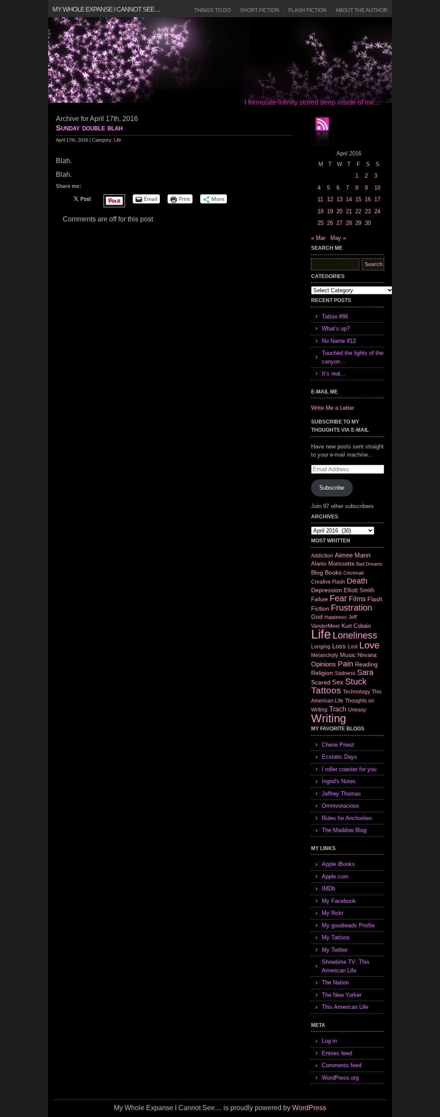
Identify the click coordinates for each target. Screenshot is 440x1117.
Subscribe (331, 487)
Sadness (345, 673)
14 (349, 199)
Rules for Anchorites (347, 818)
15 (358, 199)
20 (339, 211)
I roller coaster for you (349, 769)
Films (357, 598)
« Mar (318, 238)
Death (357, 581)
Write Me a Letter (332, 408)
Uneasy (357, 710)
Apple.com (335, 876)
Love (369, 645)
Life (117, 139)
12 (330, 199)
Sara (365, 672)
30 (368, 223)
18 (321, 211)
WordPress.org (340, 1078)
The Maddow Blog (344, 830)
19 (330, 211)
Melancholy (324, 655)
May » (338, 238)
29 (358, 223)
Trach (337, 709)
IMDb (328, 888)
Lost (353, 647)
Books (333, 572)
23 (368, 211)
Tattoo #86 (335, 316)
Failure (319, 599)
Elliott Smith (359, 590)
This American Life (345, 1007)
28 (349, 223)
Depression (326, 590)
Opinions (323, 664)
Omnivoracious (340, 805)
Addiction (322, 555)
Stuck (356, 681)
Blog (317, 572)
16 (368, 199)
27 (339, 223)
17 (377, 199)
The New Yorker (341, 995)
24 (377, 211)
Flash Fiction (307, 10)
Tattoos (326, 690)
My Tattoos (336, 937)
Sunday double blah (89, 128)
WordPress (309, 1107)
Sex (337, 682)
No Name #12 (339, 341)
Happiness (335, 617)
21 (349, 211)
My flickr (332, 913)
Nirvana (367, 655)
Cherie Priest (338, 745)
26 (330, 223)
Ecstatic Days (339, 757)
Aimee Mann (352, 555)
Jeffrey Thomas (341, 793)
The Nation (335, 982)
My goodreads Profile (348, 925)
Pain (345, 664)
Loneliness (355, 635)
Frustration (351, 607)
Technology (356, 692)
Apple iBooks (338, 864)
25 (321, 223)
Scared (320, 682)
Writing (328, 718)
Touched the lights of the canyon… (352, 357)
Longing (320, 646)
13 (339, 199)
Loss (339, 646)
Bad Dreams (369, 563)
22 (358, 211)
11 (320, 199)
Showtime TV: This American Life (346, 966)
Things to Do (212, 10)
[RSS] (322, 130)
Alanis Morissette (332, 563)
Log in (329, 1041)
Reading (366, 664)
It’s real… (334, 373)
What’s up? (336, 328)
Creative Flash (328, 581)
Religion (322, 672)
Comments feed (341, 1065)
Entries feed (337, 1053)
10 (377, 188)
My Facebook (339, 901)
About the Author (362, 10)
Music (348, 654)
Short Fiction (259, 10)
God (317, 616)
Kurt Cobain (356, 626)
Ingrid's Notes (339, 781)
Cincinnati (353, 572)
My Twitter (335, 950)
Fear (338, 598)
